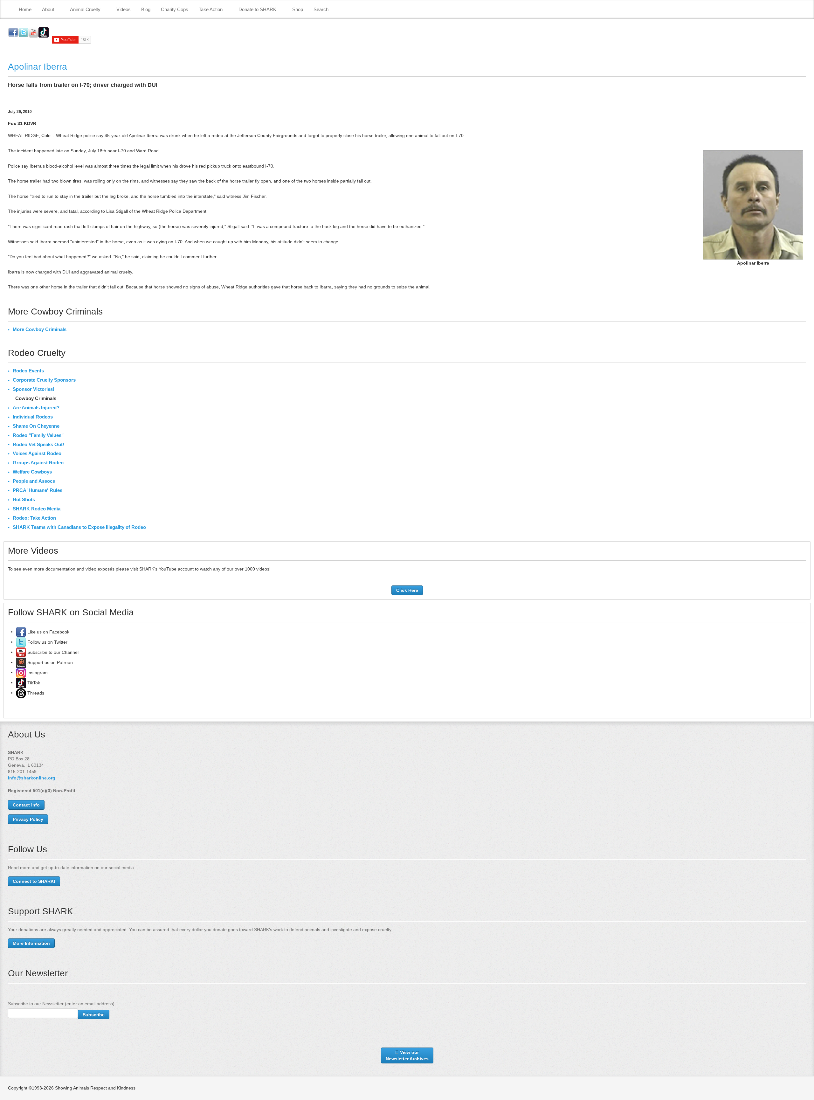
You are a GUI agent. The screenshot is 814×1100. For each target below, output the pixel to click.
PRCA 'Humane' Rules (37, 490)
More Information (31, 943)
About (48, 9)
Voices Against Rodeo (37, 453)
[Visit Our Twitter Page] (21, 641)
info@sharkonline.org (31, 777)
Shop (297, 9)
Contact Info (26, 804)
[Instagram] (21, 672)
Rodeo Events (28, 370)
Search (321, 9)
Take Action (211, 9)
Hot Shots (24, 499)
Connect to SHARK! (34, 881)
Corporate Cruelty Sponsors (44, 380)
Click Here (407, 590)
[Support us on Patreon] (21, 662)
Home (25, 9)
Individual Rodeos (33, 416)
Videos (123, 9)
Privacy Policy (28, 819)
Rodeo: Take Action (34, 518)
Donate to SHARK (257, 9)
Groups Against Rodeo (38, 462)
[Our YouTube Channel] (21, 651)
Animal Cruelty (85, 9)
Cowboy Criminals (35, 398)
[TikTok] (21, 682)
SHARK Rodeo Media (36, 508)
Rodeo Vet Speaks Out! (38, 444)
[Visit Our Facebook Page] (21, 631)
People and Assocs (34, 481)
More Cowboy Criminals (39, 329)
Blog (145, 9)
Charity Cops (174, 9)
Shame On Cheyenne (36, 426)
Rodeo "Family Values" (38, 435)
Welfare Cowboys (32, 471)
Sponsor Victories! (33, 389)
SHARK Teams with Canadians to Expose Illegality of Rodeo (79, 527)
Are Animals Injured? (36, 407)
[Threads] (21, 692)
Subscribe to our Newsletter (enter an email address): (62, 1003)
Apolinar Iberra (37, 67)
